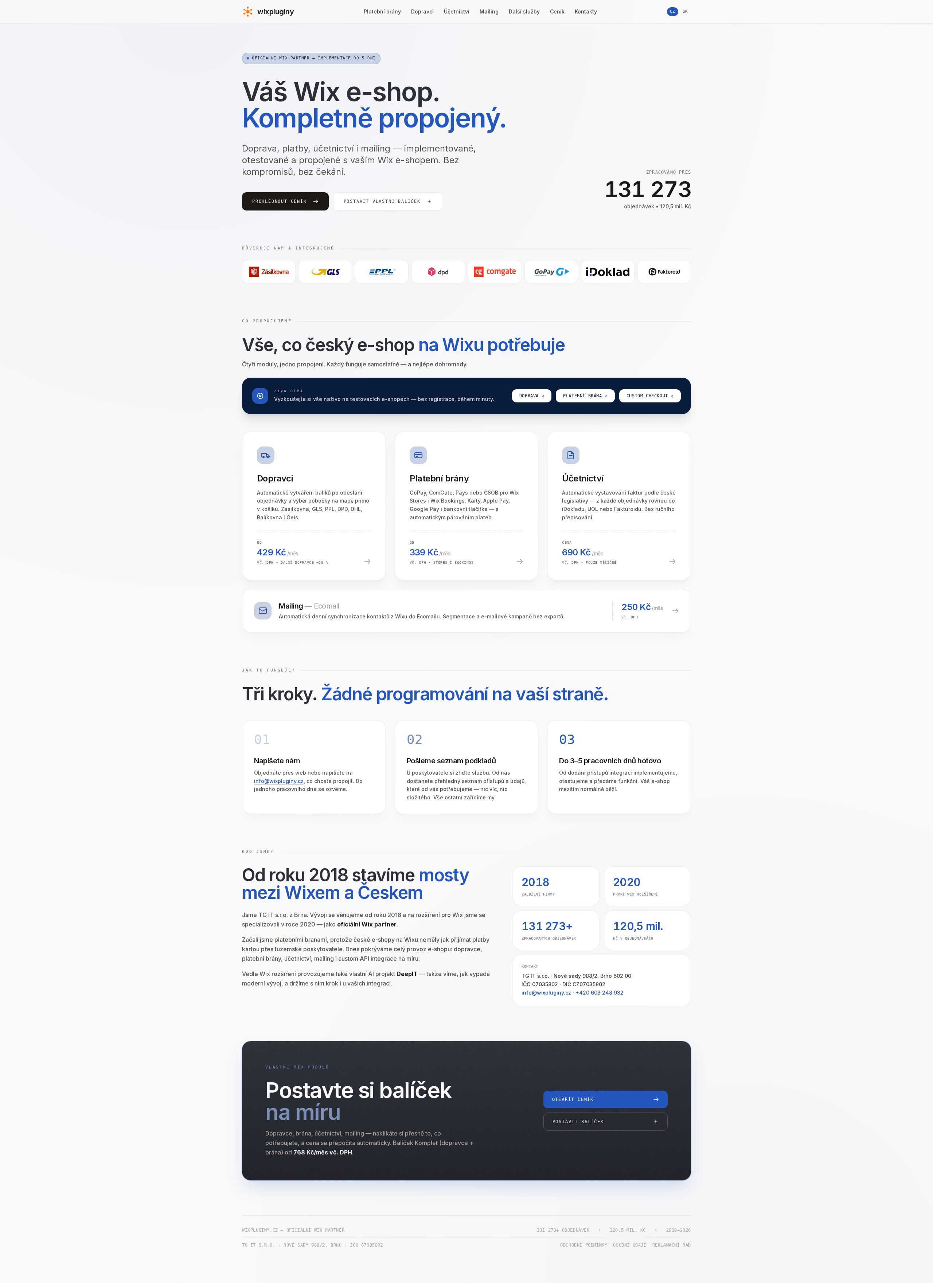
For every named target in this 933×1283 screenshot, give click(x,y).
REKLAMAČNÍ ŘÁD (671, 1245)
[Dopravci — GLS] (325, 271)
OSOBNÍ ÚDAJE (629, 1245)
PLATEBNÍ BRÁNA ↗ (585, 395)
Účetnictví (456, 11)
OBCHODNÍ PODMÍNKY (583, 1245)
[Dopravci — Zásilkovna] (269, 271)
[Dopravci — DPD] (438, 271)
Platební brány (382, 11)
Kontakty (586, 11)
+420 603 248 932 (599, 992)
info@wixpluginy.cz (279, 781)
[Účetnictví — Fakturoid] (664, 271)
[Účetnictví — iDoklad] (608, 271)
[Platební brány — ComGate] (495, 271)
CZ (672, 11)
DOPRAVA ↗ (531, 395)
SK (685, 11)
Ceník (557, 11)
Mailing (489, 11)
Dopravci (422, 11)
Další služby (524, 11)
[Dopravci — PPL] (382, 271)
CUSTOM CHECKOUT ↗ (650, 395)
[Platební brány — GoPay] (551, 271)
